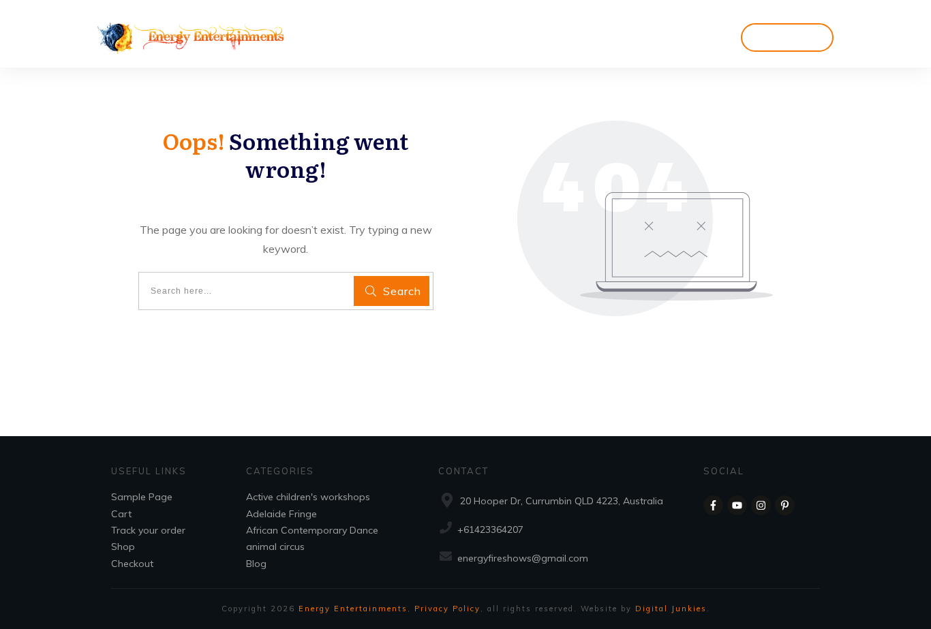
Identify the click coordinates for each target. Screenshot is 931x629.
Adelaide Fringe (281, 514)
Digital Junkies (671, 608)
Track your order (148, 530)
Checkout (132, 563)
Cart (121, 514)
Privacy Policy (447, 608)
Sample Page (141, 497)
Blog (256, 563)
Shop (123, 546)
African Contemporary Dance (312, 530)
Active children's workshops (308, 497)
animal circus (275, 546)
